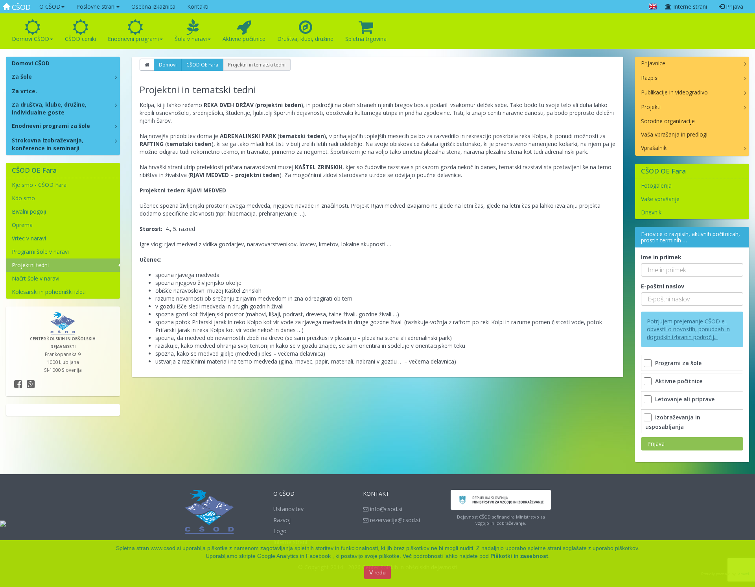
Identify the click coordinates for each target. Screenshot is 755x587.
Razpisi (650, 77)
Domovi (168, 64)
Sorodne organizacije (668, 121)
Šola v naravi (191, 38)
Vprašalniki (654, 147)
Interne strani (689, 6)
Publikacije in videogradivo (674, 92)
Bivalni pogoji (29, 211)
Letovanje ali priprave (684, 399)
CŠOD (20, 7)
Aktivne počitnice (244, 38)
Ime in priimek (661, 257)
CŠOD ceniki (80, 38)
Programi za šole (678, 363)
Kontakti (197, 6)
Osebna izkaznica (153, 6)
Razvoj (282, 520)
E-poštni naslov (662, 286)
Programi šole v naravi (40, 251)
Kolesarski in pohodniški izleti (49, 291)
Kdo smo (23, 198)
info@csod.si (385, 509)
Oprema (22, 225)
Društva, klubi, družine (305, 38)
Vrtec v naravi (29, 238)
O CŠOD (50, 6)
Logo (280, 531)
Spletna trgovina (366, 38)
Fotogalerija (656, 185)
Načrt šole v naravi (35, 278)
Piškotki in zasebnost (519, 556)
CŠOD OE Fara (202, 64)
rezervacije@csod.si (394, 520)
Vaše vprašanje (660, 199)
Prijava (733, 6)
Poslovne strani (96, 6)
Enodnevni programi (133, 38)
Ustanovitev (288, 509)
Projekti (651, 107)
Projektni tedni (30, 265)
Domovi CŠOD (30, 38)
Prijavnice (653, 63)
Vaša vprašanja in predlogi (674, 134)
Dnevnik (651, 212)
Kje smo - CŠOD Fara (39, 184)
